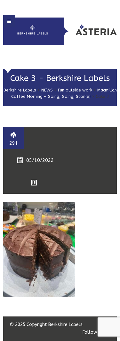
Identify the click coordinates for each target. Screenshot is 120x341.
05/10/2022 (40, 160)
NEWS (47, 90)
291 (13, 143)
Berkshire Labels (20, 90)
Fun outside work (75, 90)
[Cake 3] (39, 249)
